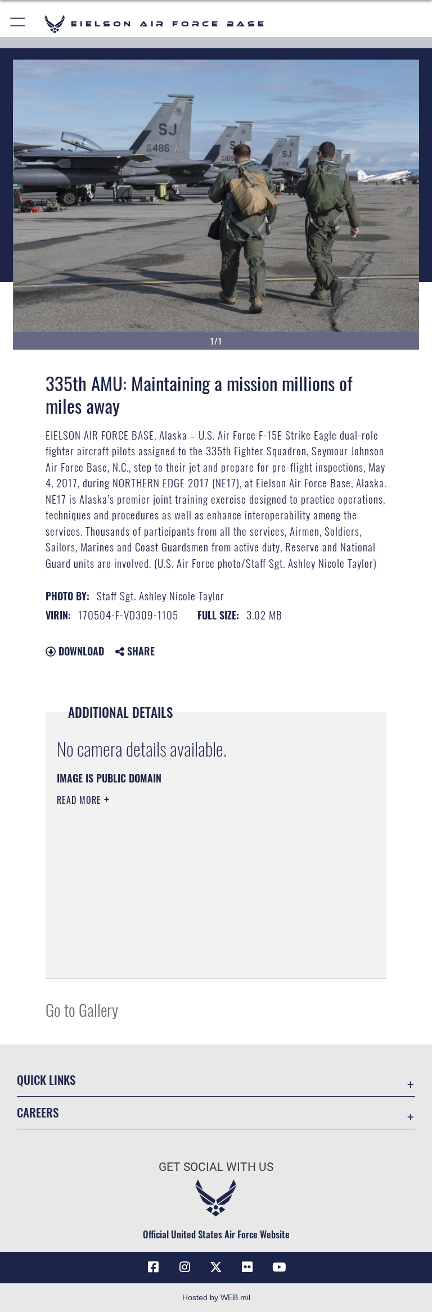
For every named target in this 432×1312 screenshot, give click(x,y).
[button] (18, 24)
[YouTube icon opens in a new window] (279, 1267)
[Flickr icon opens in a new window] (247, 1267)
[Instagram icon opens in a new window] (184, 1267)
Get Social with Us (216, 1167)
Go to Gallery (82, 1009)
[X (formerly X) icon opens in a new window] (216, 1267)
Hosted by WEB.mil (216, 1297)
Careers (37, 1112)
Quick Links (46, 1079)
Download (80, 651)
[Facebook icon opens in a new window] (153, 1267)
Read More (80, 800)
